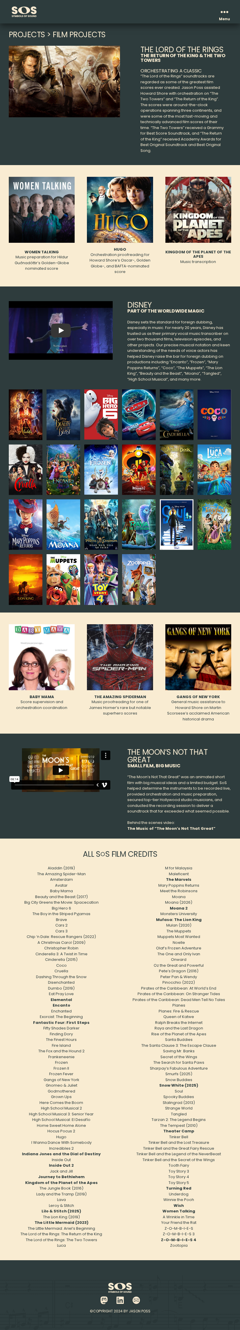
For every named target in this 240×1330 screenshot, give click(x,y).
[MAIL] (136, 1300)
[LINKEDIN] (120, 1300)
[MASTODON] (104, 1300)
